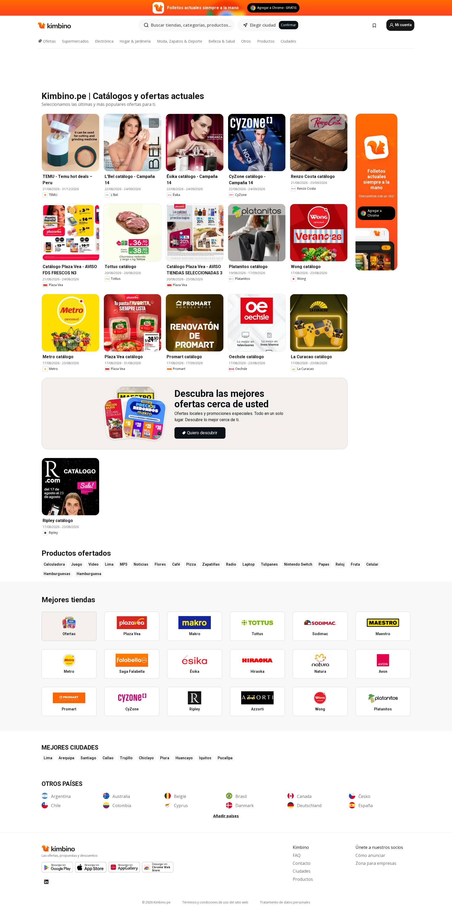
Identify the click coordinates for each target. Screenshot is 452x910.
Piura (164, 758)
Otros (246, 41)
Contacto (301, 863)
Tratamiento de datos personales (285, 902)
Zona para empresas (375, 863)
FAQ (297, 855)
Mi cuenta (403, 25)
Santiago (88, 758)
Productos (266, 41)
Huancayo (184, 758)
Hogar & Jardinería (135, 41)
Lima (48, 758)
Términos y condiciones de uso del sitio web (215, 902)
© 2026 (156, 902)
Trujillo (126, 758)
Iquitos (205, 758)
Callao (108, 758)
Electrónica (104, 41)
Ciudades (288, 41)
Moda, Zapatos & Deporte (179, 41)
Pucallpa (225, 758)
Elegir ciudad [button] (263, 25)
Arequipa (66, 758)
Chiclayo (146, 758)
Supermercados (75, 41)
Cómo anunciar (370, 855)
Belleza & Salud (221, 41)
